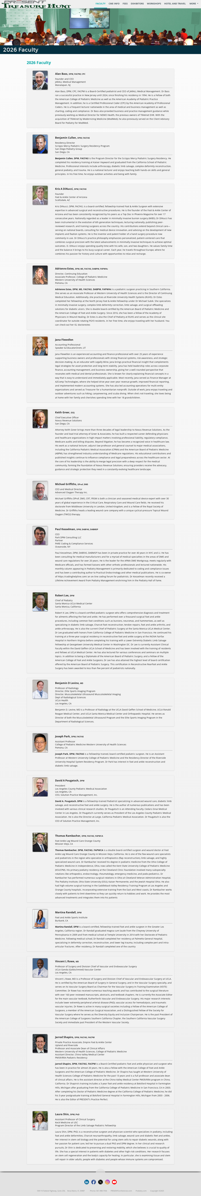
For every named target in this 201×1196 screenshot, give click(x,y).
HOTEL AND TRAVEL (175, 3)
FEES (125, 3)
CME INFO (114, 3)
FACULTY (101, 3)
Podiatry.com (141, 1191)
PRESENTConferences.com (121, 1191)
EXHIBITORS (137, 3)
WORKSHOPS (154, 3)
